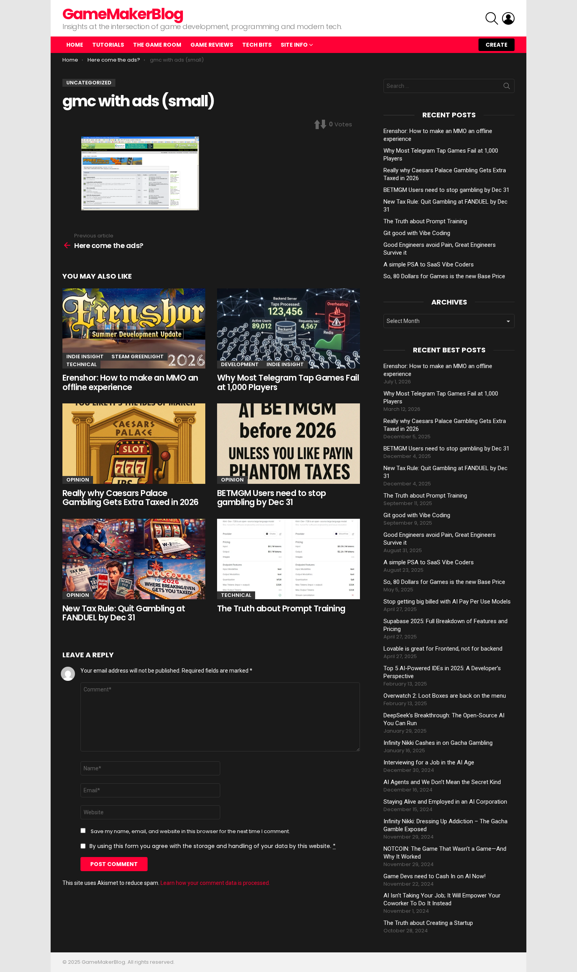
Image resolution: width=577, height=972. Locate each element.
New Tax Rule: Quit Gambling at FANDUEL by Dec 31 (123, 613)
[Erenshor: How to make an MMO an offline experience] (133, 328)
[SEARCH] (492, 18)
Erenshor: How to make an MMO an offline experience (130, 382)
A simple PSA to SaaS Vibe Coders (428, 264)
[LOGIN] (508, 18)
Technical (81, 364)
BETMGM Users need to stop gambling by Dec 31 (271, 497)
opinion (77, 479)
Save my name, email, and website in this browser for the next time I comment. (190, 831)
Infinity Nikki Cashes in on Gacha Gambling (438, 742)
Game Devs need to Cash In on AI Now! (434, 876)
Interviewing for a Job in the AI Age (428, 762)
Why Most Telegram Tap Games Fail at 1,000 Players (288, 382)
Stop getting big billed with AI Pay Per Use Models (447, 601)
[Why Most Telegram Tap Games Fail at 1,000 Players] (288, 328)
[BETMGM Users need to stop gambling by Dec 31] (288, 443)
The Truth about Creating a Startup (428, 922)
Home (74, 45)
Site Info (294, 45)
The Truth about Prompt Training (281, 608)
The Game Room (157, 45)
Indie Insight (85, 356)
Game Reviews (211, 45)
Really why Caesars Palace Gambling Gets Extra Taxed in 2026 (130, 497)
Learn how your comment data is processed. (215, 883)
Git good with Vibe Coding (416, 233)
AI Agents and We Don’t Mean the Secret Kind (442, 782)
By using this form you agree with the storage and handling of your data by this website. (212, 846)
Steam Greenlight (137, 356)
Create (497, 45)
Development (240, 364)
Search (507, 87)
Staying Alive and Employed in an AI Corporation (445, 801)
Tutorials (108, 45)
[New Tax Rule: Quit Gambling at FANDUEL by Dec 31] (133, 559)
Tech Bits (257, 45)
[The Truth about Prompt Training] (288, 559)
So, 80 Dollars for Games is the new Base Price (444, 276)
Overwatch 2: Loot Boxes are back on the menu (444, 695)
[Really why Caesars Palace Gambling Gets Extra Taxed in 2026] (133, 443)
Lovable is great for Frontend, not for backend (442, 648)
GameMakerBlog (122, 14)
